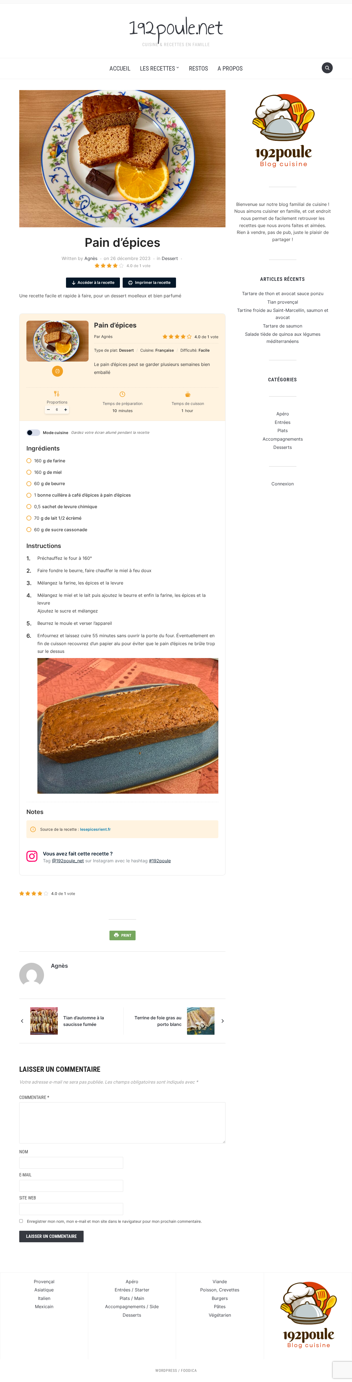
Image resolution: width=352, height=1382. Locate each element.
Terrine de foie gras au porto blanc (158, 1021)
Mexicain (44, 1306)
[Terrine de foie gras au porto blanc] (201, 1020)
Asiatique (44, 1290)
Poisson (208, 1290)
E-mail (25, 1174)
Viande (220, 1281)
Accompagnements (283, 439)
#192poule (160, 860)
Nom (23, 1151)
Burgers (220, 1298)
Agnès (90, 258)
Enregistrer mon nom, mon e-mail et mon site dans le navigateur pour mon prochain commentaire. (114, 1221)
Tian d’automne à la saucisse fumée (83, 1021)
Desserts (282, 447)
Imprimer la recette (152, 282)
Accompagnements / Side (132, 1306)
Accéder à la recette (96, 282)
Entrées (282, 422)
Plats (282, 430)
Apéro (282, 413)
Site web (27, 1198)
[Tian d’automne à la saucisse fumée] (44, 1020)
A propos (230, 68)
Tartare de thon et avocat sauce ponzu (282, 293)
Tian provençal (282, 302)
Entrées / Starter (132, 1290)
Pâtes (220, 1306)
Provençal (44, 1281)
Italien (44, 1298)
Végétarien (220, 1315)
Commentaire (34, 1097)
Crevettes (229, 1290)
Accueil (119, 68)
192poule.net (176, 27)
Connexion (282, 483)
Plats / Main (132, 1298)
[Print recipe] (57, 371)
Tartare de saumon (282, 326)
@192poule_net (68, 860)
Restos (198, 68)
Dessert (170, 258)
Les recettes (157, 68)
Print (126, 935)
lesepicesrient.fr (95, 829)
